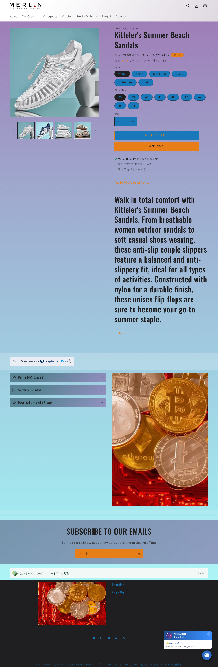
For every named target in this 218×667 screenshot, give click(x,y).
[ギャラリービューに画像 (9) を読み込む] (82, 130)
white (122, 73)
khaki (145, 82)
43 (186, 97)
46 (133, 105)
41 (160, 97)
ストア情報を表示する (132, 169)
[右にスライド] (95, 130)
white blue (125, 82)
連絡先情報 (176, 664)
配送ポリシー (160, 664)
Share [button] (121, 333)
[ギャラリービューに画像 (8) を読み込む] (63, 130)
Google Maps (119, 592)
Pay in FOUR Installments (131, 182)
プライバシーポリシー (126, 664)
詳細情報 (201, 573)
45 (120, 105)
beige (139, 73)
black (179, 73)
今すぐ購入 (156, 146)
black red (159, 73)
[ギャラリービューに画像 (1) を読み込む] (26, 130)
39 (133, 97)
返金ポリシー (104, 664)
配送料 (125, 60)
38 (120, 97)
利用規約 (145, 664)
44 (200, 97)
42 (173, 97)
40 (147, 97)
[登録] (139, 553)
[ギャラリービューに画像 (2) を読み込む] (44, 130)
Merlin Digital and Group (58, 664)
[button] (30, 17)
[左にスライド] (13, 130)
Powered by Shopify (83, 664)
